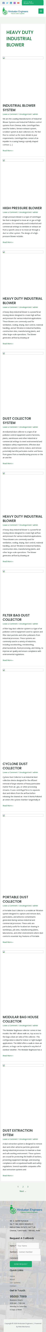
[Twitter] (7, 3)
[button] (33, 2)
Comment (14, 1258)
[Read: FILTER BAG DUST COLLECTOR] (23, 590)
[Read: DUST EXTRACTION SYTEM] (23, 1094)
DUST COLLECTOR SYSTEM (17, 420)
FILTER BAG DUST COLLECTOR (16, 617)
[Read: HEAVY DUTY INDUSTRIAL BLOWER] (23, 272)
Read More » (8, 150)
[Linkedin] (11, 3)
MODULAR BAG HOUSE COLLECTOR (21, 1019)
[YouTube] (18, 3)
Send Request (21, 1264)
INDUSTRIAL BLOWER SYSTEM (19, 107)
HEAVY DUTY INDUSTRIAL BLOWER (22, 300)
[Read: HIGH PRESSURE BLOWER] (23, 181)
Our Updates (15, 1282)
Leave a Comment (10, 114)
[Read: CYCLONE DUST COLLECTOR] (23, 713)
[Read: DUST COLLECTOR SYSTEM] (23, 382)
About (12, 1279)
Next (23, 1191)
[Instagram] (14, 3)
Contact (13, 1286)
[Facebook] (3, 3)
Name (13, 1245)
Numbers (13, 1252)
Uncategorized (25, 114)
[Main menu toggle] (41, 11)
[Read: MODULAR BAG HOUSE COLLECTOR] (23, 981)
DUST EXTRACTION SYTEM (18, 1132)
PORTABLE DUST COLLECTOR (15, 899)
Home (12, 1276)
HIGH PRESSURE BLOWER (22, 208)
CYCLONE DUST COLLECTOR (15, 766)
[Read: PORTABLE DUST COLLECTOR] (23, 853)
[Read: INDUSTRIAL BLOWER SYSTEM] (23, 78)
